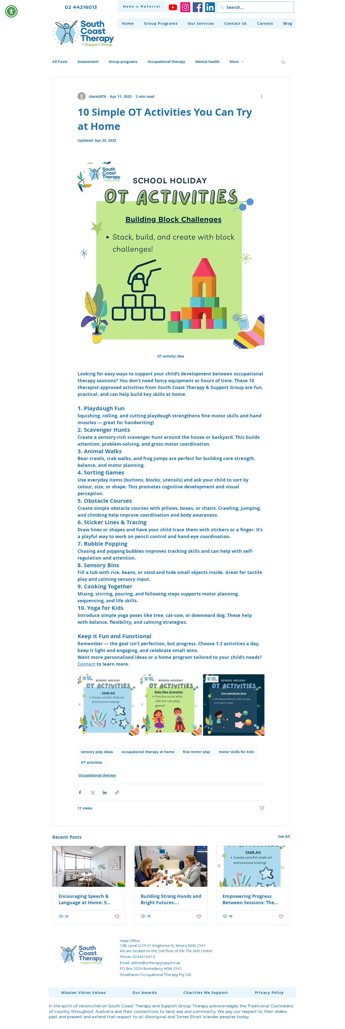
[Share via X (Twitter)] (92, 792)
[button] (283, 62)
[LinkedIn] (210, 7)
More (234, 61)
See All (284, 836)
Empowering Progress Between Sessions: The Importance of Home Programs (248, 899)
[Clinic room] (89, 866)
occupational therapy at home (147, 751)
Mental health (207, 61)
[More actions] (261, 96)
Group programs (123, 61)
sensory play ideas (97, 751)
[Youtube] (173, 7)
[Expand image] (108, 705)
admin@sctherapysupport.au (155, 962)
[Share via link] (117, 792)
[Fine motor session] (171, 866)
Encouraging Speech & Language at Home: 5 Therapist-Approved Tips (86, 899)
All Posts (59, 61)
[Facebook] (198, 7)
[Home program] (252, 866)
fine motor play (196, 751)
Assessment (88, 61)
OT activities (91, 762)
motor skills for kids (236, 751)
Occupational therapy (166, 61)
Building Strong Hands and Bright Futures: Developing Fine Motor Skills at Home (171, 899)
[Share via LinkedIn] (104, 792)
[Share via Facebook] (80, 792)
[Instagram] (185, 7)
